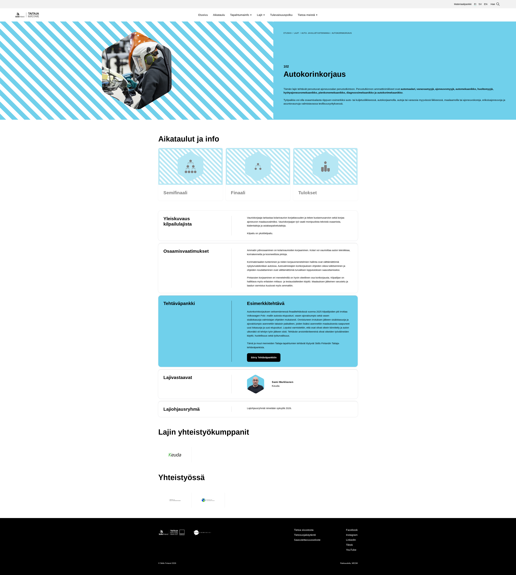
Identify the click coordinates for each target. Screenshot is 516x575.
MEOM (355, 563)
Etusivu (203, 14)
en (485, 4)
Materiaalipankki (463, 4)
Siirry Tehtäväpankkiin (264, 357)
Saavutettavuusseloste (307, 539)
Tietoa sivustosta (303, 530)
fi (475, 4)
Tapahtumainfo (239, 14)
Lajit (259, 14)
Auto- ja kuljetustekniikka (315, 33)
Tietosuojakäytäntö (305, 534)
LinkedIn (351, 539)
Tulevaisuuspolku (281, 14)
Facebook (352, 530)
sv (480, 4)
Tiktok (349, 544)
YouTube (351, 549)
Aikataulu (219, 14)
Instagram (352, 534)
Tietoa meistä (306, 14)
